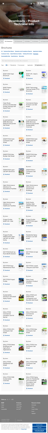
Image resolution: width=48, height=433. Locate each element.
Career (2, 405)
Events (33, 411)
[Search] (34, 3)
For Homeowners (18, 41)
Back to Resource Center (24, 16)
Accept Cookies (39, 424)
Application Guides (37, 51)
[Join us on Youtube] (12, 399)
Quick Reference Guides (16, 53)
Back (4, 11)
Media (2, 407)
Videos (33, 407)
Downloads (34, 405)
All (1, 41)
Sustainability (4, 409)
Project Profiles (35, 409)
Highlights (34, 413)
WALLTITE (18, 407)
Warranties (21, 56)
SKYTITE (18, 409)
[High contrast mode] (31, 3)
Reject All (39, 427)
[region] (24, 427)
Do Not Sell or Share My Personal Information (39, 431)
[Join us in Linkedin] (8, 399)
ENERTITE (18, 405)
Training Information (27, 53)
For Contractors (8, 41)
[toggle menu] (3, 3)
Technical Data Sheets (9, 51)
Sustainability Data (5, 56)
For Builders (27, 41)
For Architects (35, 41)
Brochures (35, 53)
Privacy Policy (24, 429)
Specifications (14, 56)
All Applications (38, 65)
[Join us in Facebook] (10, 399)
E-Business (19, 420)
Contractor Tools (5, 53)
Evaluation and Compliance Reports (23, 51)
